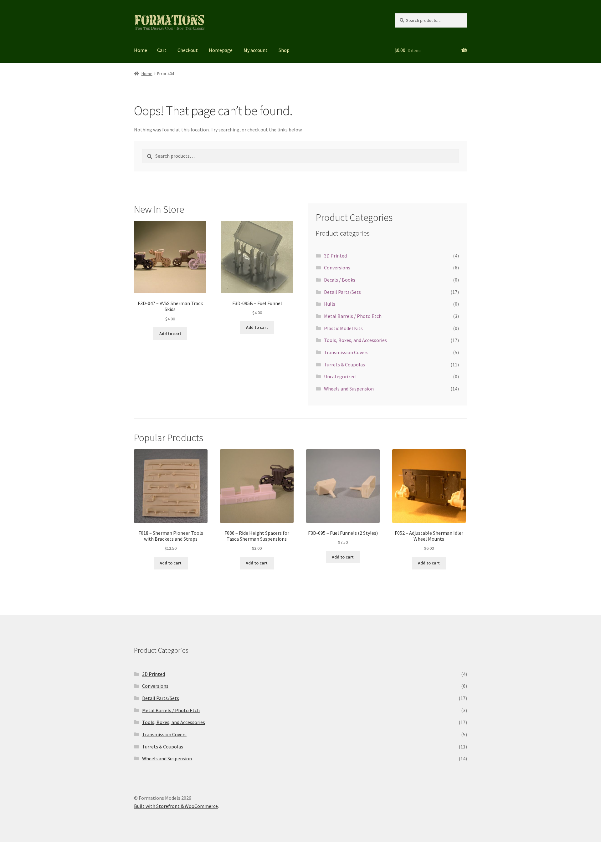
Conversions (337, 267)
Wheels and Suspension (349, 388)
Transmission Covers (346, 352)
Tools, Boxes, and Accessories (355, 340)
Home (140, 50)
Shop (284, 50)
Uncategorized (340, 376)
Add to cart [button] (170, 333)
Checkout (187, 50)
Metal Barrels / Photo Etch (353, 316)
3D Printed (335, 256)
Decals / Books (339, 280)
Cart (162, 50)
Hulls (329, 304)
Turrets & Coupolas (344, 364)
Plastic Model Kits (343, 328)
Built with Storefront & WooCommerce (176, 806)
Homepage (221, 50)
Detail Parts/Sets (342, 292)
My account (256, 50)
